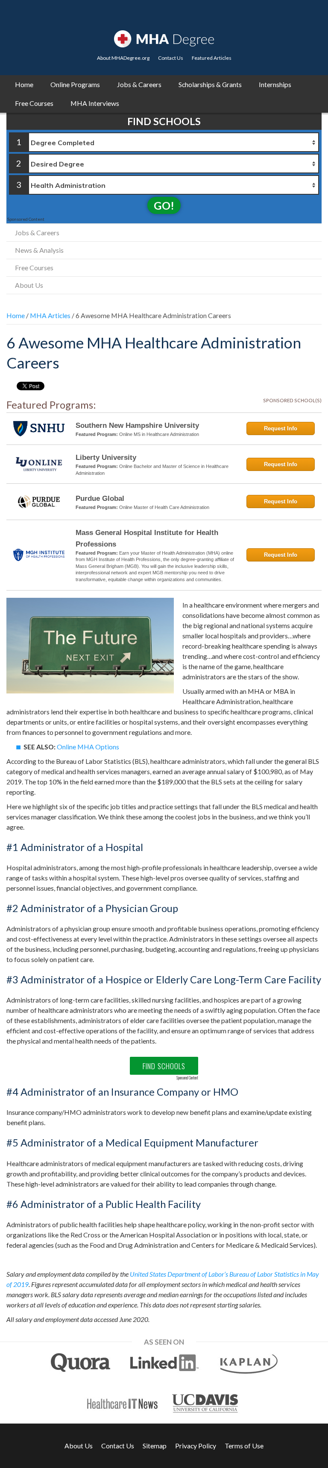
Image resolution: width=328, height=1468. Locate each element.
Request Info (280, 428)
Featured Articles (211, 58)
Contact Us (170, 58)
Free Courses (34, 103)
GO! (164, 205)
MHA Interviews (94, 103)
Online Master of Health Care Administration (164, 507)
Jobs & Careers (139, 84)
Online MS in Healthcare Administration (159, 434)
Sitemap (155, 1446)
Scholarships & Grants (210, 84)
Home (24, 84)
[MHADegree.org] (164, 38)
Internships (275, 84)
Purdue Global (100, 498)
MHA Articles (50, 315)
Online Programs (75, 84)
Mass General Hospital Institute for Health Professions (147, 538)
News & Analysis (39, 250)
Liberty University (106, 457)
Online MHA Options (88, 747)
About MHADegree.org (123, 58)
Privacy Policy (195, 1446)
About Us (29, 285)
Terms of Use (244, 1446)
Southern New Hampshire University (137, 425)
